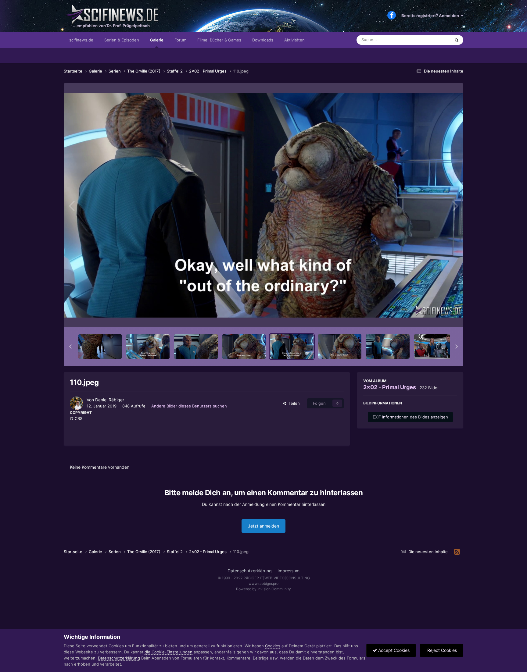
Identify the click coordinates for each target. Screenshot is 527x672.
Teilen (293, 403)
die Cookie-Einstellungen (168, 651)
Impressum (288, 570)
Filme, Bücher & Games (219, 39)
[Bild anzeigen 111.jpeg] (339, 346)
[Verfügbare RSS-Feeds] (457, 552)
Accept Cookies (393, 650)
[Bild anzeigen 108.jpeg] (195, 346)
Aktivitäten (294, 39)
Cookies (272, 645)
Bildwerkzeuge (435, 316)
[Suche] (456, 40)
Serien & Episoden (121, 39)
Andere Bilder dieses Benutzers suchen (189, 406)
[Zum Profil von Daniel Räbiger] (76, 403)
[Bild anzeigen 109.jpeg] (244, 346)
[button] (70, 346)
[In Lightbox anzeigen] (263, 205)
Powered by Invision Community (263, 589)
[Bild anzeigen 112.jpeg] (387, 346)
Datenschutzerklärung (250, 570)
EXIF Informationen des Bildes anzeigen (410, 416)
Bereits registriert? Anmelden (431, 15)
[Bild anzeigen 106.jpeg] (100, 346)
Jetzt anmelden (263, 525)
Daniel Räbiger (109, 399)
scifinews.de (81, 39)
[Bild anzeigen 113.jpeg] (435, 346)
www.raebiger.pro (263, 583)
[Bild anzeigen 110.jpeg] (292, 346)
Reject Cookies (441, 650)
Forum (180, 39)
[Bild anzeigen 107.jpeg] (148, 346)
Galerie (156, 39)
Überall (435, 39)
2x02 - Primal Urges (389, 387)
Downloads (262, 39)
